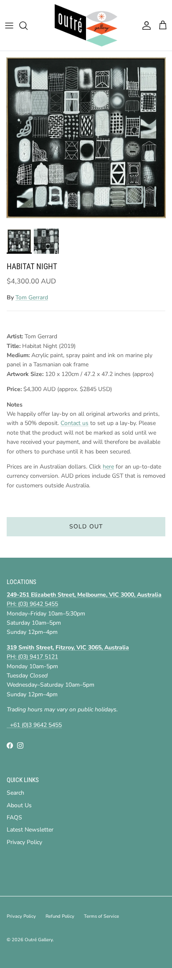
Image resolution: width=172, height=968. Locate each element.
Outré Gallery (39, 940)
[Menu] (9, 25)
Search (15, 793)
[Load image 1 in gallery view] (86, 137)
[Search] (27, 25)
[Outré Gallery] (86, 25)
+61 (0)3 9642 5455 (34, 725)
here (108, 467)
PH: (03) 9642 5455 (32, 604)
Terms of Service (101, 916)
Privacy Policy (24, 842)
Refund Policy (60, 916)
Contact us (75, 423)
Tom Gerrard (31, 297)
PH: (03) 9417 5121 (32, 657)
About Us (19, 805)
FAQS (14, 817)
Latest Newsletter (30, 830)
